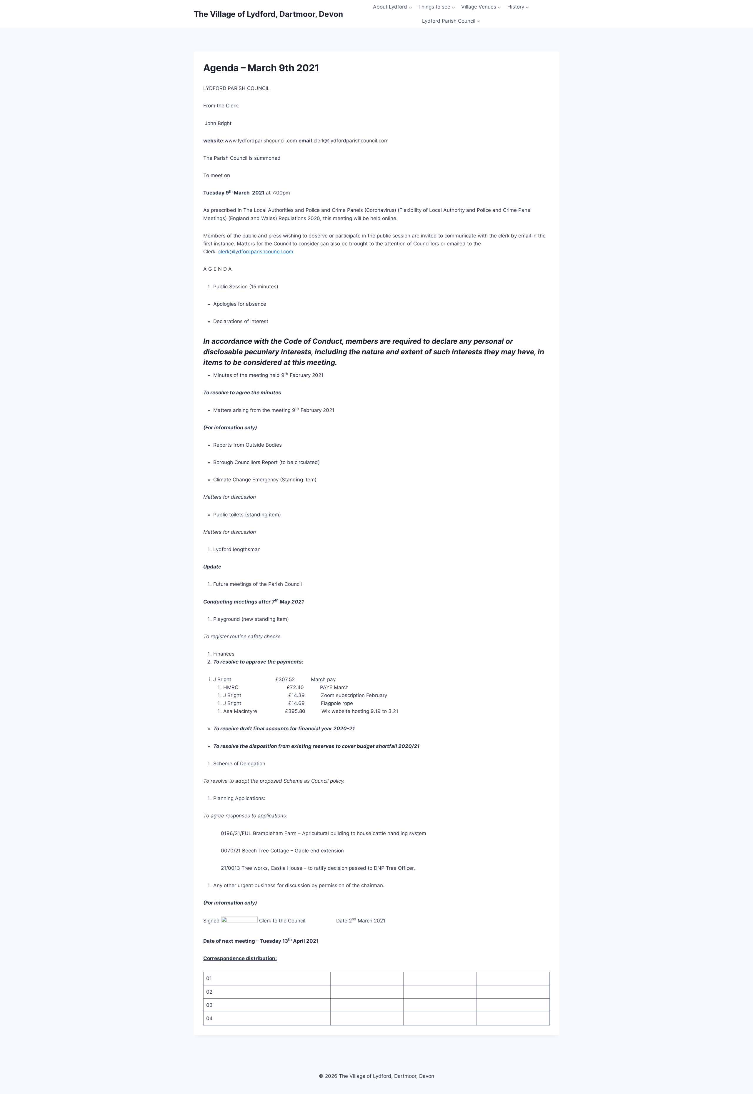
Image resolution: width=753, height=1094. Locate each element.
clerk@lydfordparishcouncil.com (255, 252)
